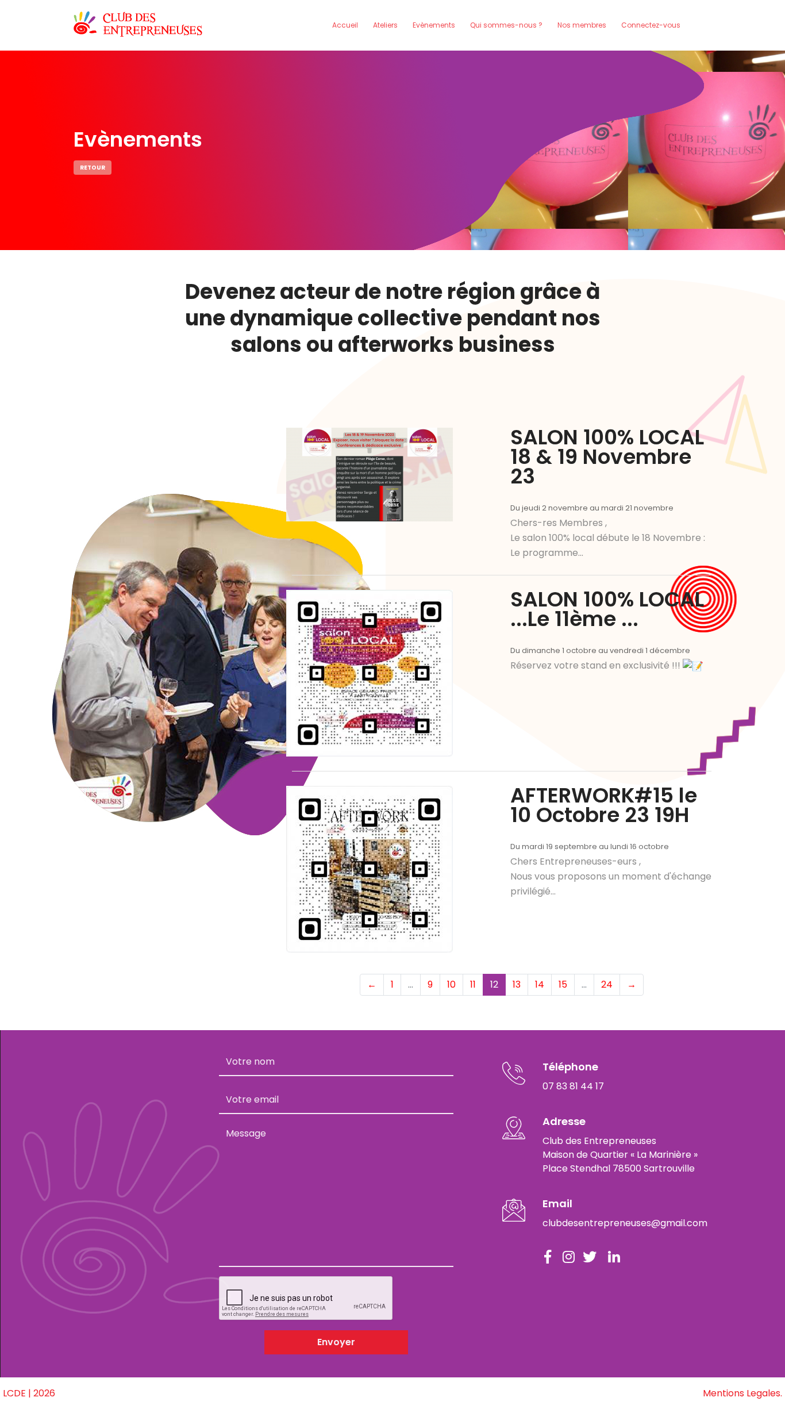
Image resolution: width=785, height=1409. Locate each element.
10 (451, 984)
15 (563, 984)
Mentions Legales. (742, 1393)
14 (539, 984)
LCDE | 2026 (29, 1393)
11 (473, 984)
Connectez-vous (650, 25)
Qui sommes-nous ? (506, 25)
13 (517, 984)
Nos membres (581, 25)
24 (607, 984)
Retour (92, 167)
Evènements (434, 25)
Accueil (345, 25)
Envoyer (336, 1342)
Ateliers (385, 25)
